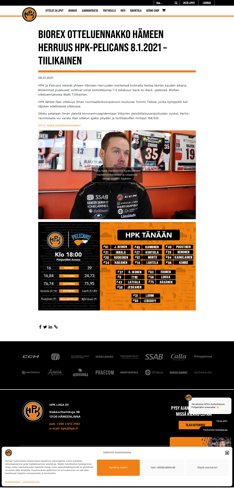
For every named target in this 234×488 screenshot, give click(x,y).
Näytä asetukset (207, 467)
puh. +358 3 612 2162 (64, 424)
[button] (227, 452)
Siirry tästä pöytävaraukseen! (59, 125)
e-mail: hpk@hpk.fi (63, 428)
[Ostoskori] (165, 11)
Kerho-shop (152, 10)
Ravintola (135, 10)
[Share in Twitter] (45, 327)
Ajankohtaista (90, 10)
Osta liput (189, 3)
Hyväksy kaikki (118, 467)
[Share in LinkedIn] (50, 327)
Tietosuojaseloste (31, 481)
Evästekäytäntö (13, 481)
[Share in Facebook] (40, 327)
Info (123, 10)
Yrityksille (109, 10)
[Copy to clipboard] (56, 327)
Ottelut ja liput (54, 10)
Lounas (207, 3)
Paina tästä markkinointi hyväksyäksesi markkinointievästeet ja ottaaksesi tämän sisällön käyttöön (117, 174)
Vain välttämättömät (163, 467)
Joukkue (72, 10)
